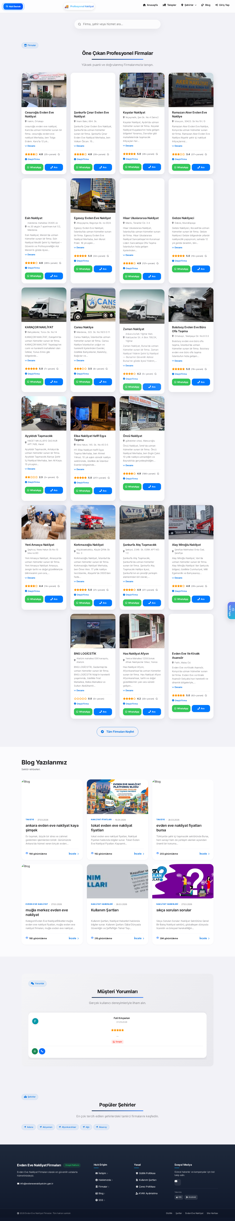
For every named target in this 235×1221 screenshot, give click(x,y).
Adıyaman (47, 1127)
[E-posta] (177, 1182)
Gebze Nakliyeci (183, 218)
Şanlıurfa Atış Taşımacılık (140, 544)
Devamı (31, 146)
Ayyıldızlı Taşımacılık (39, 436)
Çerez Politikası (146, 1186)
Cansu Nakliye (83, 327)
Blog (101, 1193)
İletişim (102, 1173)
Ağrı (87, 1127)
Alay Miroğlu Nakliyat (186, 544)
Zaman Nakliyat (133, 327)
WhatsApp (35, 167)
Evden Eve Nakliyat (194, 1213)
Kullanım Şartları (147, 1180)
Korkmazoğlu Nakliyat (89, 544)
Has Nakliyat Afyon (136, 653)
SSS (101, 1200)
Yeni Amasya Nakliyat (39, 544)
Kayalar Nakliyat (134, 112)
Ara (55, 167)
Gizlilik (169, 1213)
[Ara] (42, 1051)
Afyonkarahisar (69, 1127)
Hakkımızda (105, 1180)
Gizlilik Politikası (146, 1173)
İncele (73, 853)
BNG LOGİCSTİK (85, 653)
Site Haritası (212, 1213)
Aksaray (103, 1127)
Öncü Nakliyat (132, 436)
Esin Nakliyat (33, 218)
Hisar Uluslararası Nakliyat (141, 218)
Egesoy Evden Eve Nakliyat (92, 218)
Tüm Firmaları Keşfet (120, 731)
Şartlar (179, 1213)
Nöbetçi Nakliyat (36, 653)
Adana (30, 1127)
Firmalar (103, 1186)
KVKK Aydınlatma (148, 1193)
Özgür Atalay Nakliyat (186, 436)
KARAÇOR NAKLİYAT (39, 327)
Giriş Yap (224, 4)
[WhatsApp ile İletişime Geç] (35, 1051)
